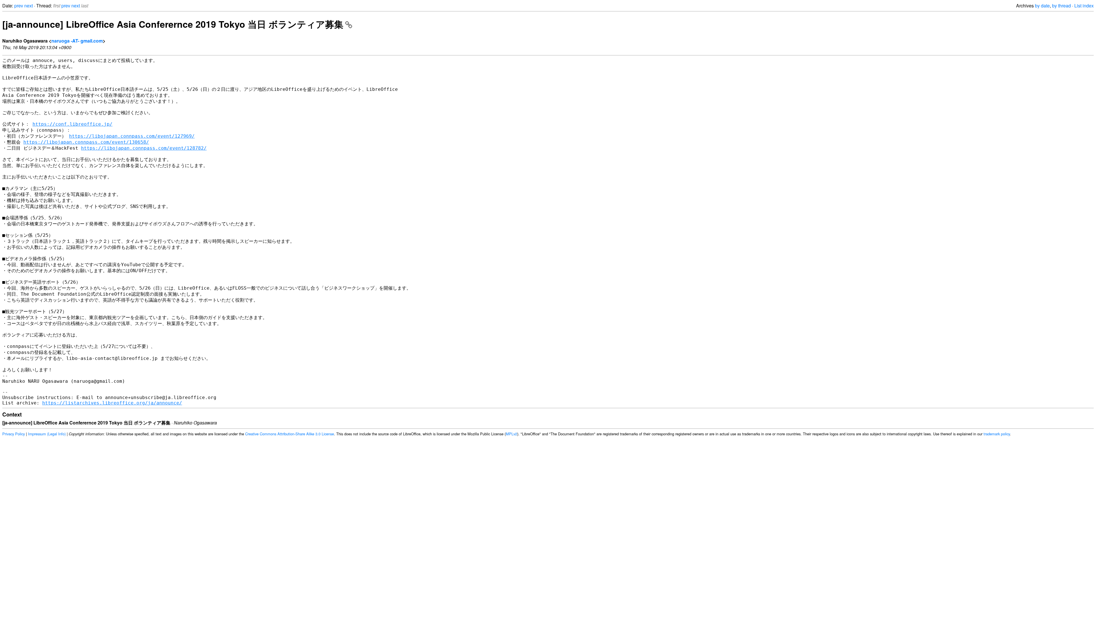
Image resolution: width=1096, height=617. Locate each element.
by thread (1061, 5)
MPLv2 (511, 433)
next (28, 5)
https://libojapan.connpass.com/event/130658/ (86, 142)
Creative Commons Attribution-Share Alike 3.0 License (289, 433)
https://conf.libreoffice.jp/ (72, 124)
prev (18, 5)
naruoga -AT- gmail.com (77, 40)
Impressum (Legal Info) (47, 433)
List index (1084, 5)
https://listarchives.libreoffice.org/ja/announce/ (112, 403)
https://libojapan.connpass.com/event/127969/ (132, 136)
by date (1042, 5)
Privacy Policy (13, 433)
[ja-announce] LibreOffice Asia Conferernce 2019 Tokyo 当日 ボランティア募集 (172, 24)
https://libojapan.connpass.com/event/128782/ (144, 148)
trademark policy (997, 433)
